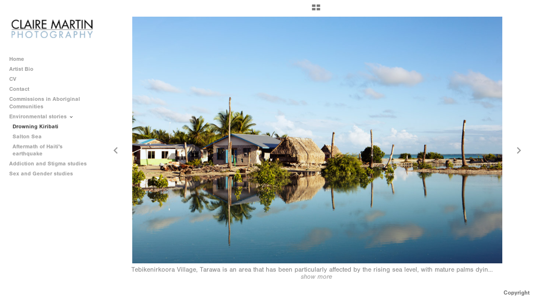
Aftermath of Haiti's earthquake (38, 150)
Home (16, 59)
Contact (19, 89)
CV (12, 79)
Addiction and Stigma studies (48, 163)
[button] (316, 10)
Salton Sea (27, 136)
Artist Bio (21, 69)
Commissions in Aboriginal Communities (44, 103)
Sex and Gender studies (42, 173)
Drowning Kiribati (35, 126)
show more (316, 276)
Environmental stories (38, 116)
